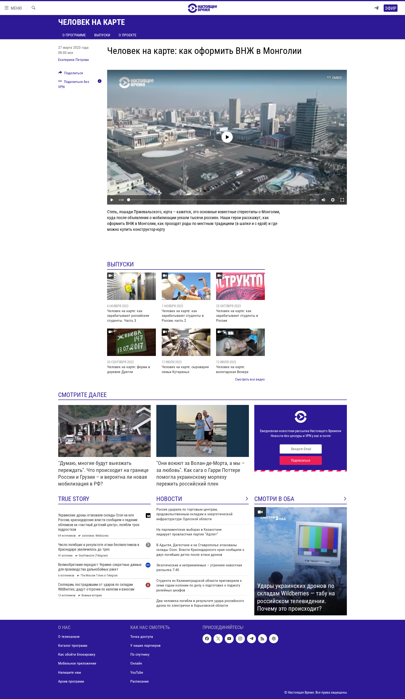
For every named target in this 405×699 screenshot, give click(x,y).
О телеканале (69, 636)
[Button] (70, 74)
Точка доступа (141, 636)
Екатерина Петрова (73, 59)
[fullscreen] (342, 200)
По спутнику (140, 654)
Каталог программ (72, 645)
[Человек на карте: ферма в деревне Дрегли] (131, 342)
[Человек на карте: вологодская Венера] (240, 342)
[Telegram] (376, 8)
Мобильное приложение (77, 663)
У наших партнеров (145, 645)
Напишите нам (69, 672)
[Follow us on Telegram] (251, 638)
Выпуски (102, 35)
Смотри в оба (274, 499)
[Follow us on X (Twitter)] (218, 638)
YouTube (136, 672)
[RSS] (262, 638)
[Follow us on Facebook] (206, 638)
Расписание (139, 681)
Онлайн (136, 663)
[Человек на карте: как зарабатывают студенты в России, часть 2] (186, 286)
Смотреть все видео (250, 379)
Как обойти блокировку (76, 654)
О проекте (127, 35)
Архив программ (71, 681)
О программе (74, 35)
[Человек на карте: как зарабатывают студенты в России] (240, 286)
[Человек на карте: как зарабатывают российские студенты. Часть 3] (131, 286)
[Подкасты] (273, 638)
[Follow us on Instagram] (240, 638)
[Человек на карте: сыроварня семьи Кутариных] (186, 342)
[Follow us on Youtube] (229, 638)
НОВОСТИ (169, 499)
